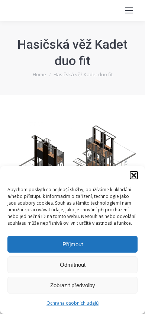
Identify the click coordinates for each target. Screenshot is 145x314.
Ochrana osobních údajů (72, 303)
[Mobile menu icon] (129, 10)
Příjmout (72, 244)
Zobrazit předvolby (72, 285)
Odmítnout (73, 265)
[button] (134, 175)
